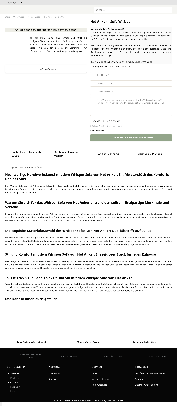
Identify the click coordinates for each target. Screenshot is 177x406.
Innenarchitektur (100, 379)
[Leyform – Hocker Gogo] (145, 321)
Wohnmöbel (19, 17)
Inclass (13, 391)
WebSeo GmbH (115, 401)
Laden (95, 373)
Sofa (21, 186)
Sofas (23, 189)
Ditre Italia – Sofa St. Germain (32, 342)
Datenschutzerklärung (146, 385)
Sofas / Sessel (34, 17)
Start (7, 17)
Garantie (139, 379)
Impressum (54, 373)
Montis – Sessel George (88, 342)
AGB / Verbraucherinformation (150, 373)
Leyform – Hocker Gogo (145, 342)
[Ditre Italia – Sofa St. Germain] (32, 327)
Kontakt (52, 379)
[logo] (31, 9)
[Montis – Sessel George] (88, 321)
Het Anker (110, 66)
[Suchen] (168, 9)
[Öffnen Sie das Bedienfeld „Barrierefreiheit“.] (1, 404)
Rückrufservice (99, 385)
